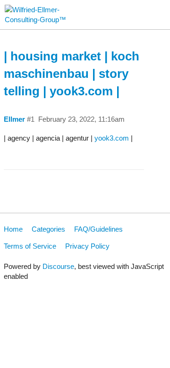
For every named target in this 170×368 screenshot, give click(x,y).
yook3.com (111, 138)
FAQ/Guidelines (98, 229)
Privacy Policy (87, 246)
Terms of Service (30, 246)
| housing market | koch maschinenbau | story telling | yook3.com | (71, 73)
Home (13, 229)
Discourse (58, 266)
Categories (48, 229)
